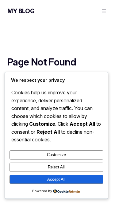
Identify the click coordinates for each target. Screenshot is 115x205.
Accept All (56, 179)
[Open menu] (104, 11)
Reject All (56, 167)
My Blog (20, 11)
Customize (56, 154)
